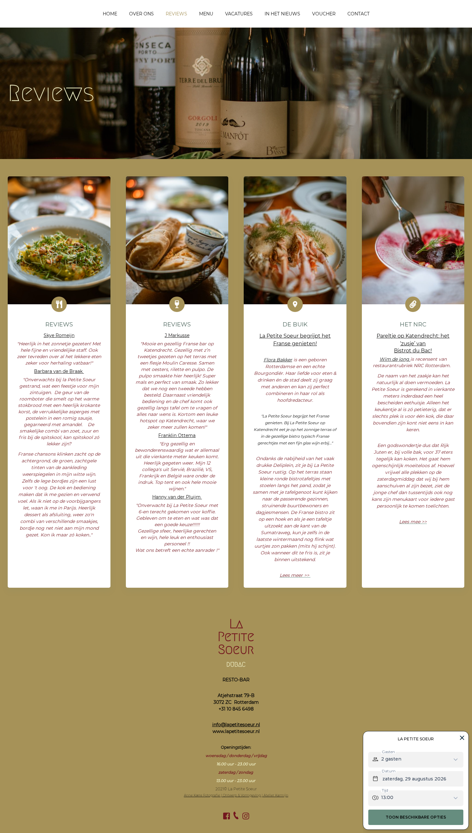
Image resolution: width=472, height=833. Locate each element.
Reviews (176, 14)
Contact (358, 14)
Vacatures (239, 14)
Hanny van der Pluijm (177, 497)
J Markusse (177, 335)
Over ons (141, 14)
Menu (206, 14)
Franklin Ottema (177, 435)
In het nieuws (282, 14)
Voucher (324, 14)
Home (110, 14)
